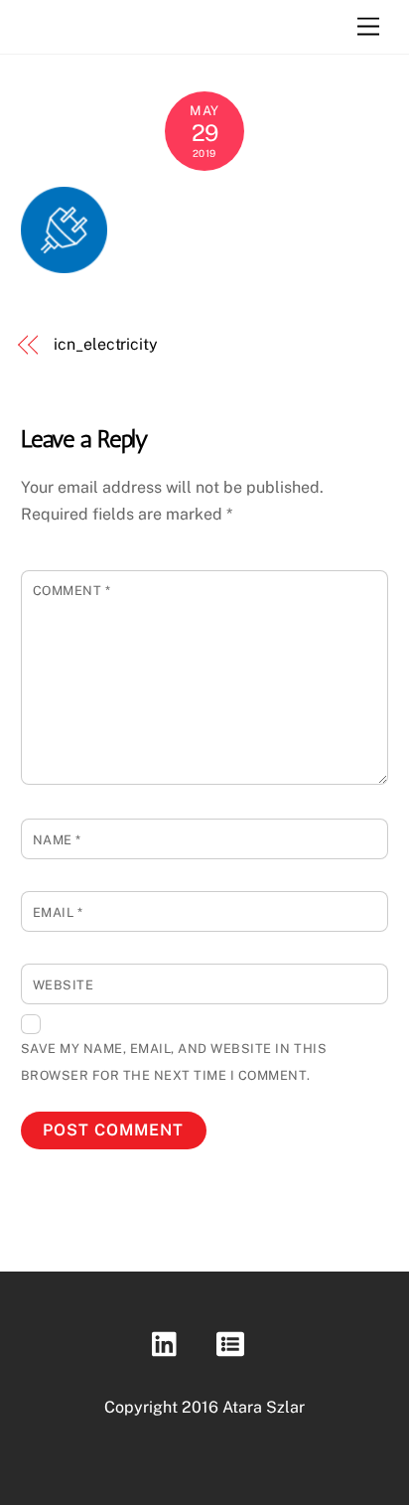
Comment (72, 590)
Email (58, 912)
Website (63, 985)
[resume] (233, 1344)
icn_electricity (106, 344)
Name (57, 839)
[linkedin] (169, 1344)
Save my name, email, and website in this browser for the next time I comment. (174, 1061)
